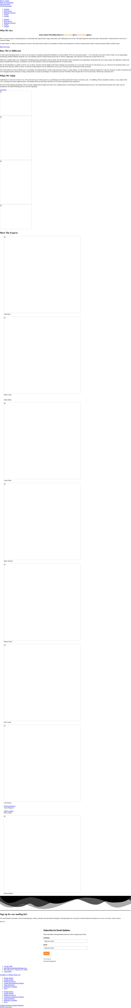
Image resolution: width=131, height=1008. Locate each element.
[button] (65, 921)
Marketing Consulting (10, 987)
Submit (46, 953)
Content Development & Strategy (14, 983)
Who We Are (8, 11)
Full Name (46, 938)
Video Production (9, 985)
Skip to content (4, 1)
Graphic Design (8, 980)
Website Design (8, 978)
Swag (5, 988)
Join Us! (2, 921)
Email (45, 945)
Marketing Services (10, 13)
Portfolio (6, 9)
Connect (6, 16)
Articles (6, 14)
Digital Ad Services (10, 981)
